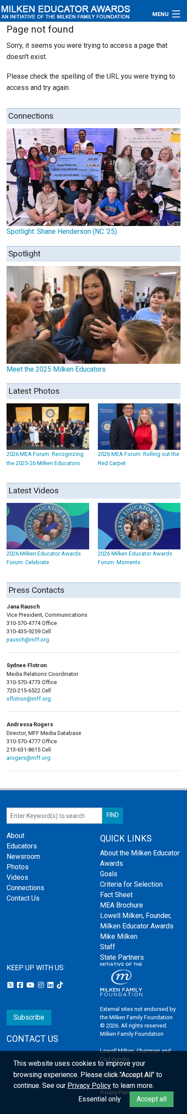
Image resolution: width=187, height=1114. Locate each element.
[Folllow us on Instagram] (42, 985)
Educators (22, 846)
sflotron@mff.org (29, 698)
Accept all (152, 1099)
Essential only (99, 1099)
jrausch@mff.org (28, 639)
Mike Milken (118, 936)
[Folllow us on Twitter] (11, 985)
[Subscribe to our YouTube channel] (31, 985)
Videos (17, 877)
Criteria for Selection (131, 884)
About (15, 835)
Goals (108, 874)
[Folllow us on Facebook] (21, 985)
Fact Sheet (116, 895)
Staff (107, 947)
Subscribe (28, 1017)
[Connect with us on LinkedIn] (51, 985)
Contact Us (23, 898)
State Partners (122, 957)
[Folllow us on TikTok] (60, 985)
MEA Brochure (121, 905)
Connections (25, 888)
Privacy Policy (89, 1085)
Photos (18, 867)
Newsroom (23, 856)
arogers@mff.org (28, 758)
